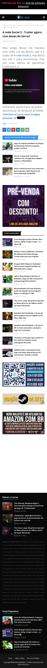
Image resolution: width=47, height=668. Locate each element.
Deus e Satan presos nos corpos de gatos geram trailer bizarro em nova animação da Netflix (28, 170)
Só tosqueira (17, 25)
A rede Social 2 (22, 55)
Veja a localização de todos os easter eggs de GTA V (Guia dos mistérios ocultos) (27, 644)
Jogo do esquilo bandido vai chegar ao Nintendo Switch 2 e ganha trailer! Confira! (29, 145)
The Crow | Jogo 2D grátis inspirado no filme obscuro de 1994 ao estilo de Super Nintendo (29, 303)
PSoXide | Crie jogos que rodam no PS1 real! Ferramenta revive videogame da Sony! (28, 340)
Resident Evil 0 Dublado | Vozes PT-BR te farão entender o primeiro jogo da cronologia (28, 327)
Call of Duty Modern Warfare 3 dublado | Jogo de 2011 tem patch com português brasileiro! (28, 278)
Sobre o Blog (19, 658)
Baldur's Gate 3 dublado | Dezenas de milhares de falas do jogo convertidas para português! (28, 254)
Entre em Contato (33, 658)
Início (10, 658)
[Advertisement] (23, 465)
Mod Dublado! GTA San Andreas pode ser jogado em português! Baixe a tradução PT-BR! (27, 290)
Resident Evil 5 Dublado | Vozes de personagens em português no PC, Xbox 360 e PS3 (28, 315)
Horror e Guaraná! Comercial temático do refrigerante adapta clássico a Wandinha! (28, 158)
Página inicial (7, 25)
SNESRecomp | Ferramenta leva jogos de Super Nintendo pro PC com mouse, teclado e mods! (27, 352)
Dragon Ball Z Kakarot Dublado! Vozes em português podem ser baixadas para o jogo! (27, 266)
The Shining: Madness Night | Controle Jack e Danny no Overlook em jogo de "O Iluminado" (28, 505)
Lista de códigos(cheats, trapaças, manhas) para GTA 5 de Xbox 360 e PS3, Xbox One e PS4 (28, 619)
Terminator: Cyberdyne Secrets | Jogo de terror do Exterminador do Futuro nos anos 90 (28, 518)
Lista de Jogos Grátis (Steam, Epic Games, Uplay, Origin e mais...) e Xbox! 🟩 (28, 241)
